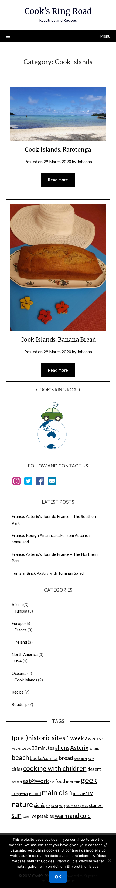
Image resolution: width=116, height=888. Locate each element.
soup (62, 806)
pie (48, 806)
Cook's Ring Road (58, 11)
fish (52, 781)
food (60, 781)
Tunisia (20, 610)
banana (94, 748)
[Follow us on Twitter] (28, 482)
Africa (17, 604)
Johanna (84, 161)
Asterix (79, 747)
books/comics (44, 758)
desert (94, 769)
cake (91, 759)
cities (17, 769)
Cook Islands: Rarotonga (58, 149)
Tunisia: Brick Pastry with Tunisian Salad (48, 573)
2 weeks (92, 738)
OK (58, 876)
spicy (84, 806)
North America (25, 654)
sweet (26, 816)
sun (17, 815)
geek (89, 780)
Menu (105, 35)
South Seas (73, 806)
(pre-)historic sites (38, 738)
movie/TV (83, 793)
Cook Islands (25, 679)
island (35, 793)
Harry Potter (20, 794)
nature (22, 804)
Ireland (20, 642)
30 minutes (43, 748)
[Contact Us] (52, 482)
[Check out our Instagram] (16, 482)
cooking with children (55, 768)
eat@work (36, 780)
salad (54, 806)
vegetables (43, 816)
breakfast (80, 759)
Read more (58, 179)
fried (69, 781)
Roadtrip (20, 704)
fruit (77, 781)
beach (20, 757)
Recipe (18, 691)
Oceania (19, 673)
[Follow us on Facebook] (40, 482)
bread (66, 757)
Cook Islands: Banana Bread (58, 339)
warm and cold (73, 815)
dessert (17, 781)
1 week (75, 738)
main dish (57, 792)
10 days (26, 748)
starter (96, 805)
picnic (39, 805)
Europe (18, 623)
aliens (62, 747)
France (20, 629)
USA (18, 660)
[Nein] (109, 860)
